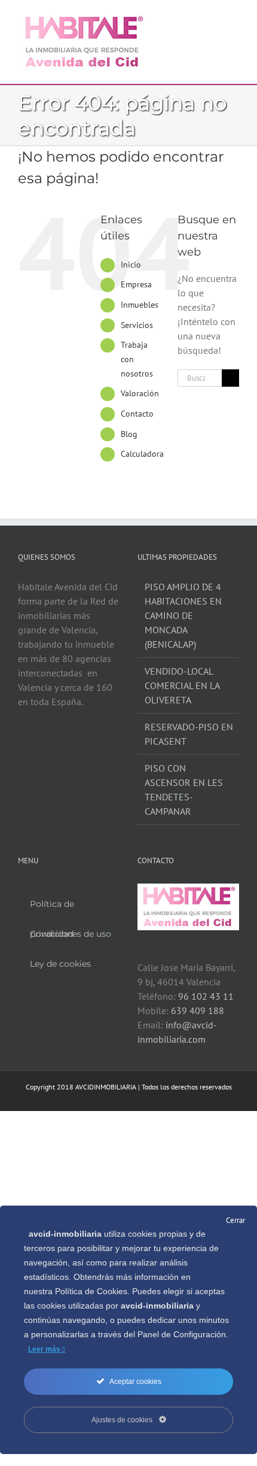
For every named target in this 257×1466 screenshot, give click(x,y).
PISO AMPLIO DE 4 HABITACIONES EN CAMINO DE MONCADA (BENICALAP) (183, 615)
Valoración (140, 393)
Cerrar (235, 1220)
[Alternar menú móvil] (234, 18)
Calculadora (142, 453)
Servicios (137, 325)
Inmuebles (139, 304)
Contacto (137, 413)
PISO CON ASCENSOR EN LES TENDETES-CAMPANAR (184, 789)
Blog (129, 434)
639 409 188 (197, 1010)
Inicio (131, 264)
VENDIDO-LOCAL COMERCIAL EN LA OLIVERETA (182, 685)
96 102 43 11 (206, 996)
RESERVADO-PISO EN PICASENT (189, 734)
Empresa (136, 284)
